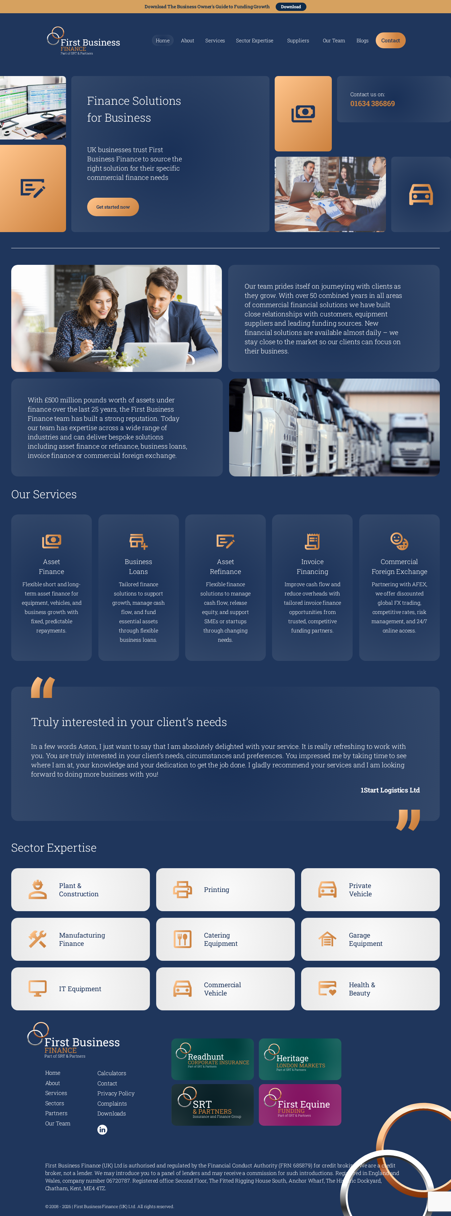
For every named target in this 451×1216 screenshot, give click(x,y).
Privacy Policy (116, 1093)
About (187, 41)
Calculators (111, 1073)
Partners (56, 1113)
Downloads (111, 1113)
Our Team (334, 41)
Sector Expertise (254, 41)
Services (215, 41)
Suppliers (298, 41)
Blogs (363, 41)
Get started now (113, 207)
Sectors (54, 1103)
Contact (390, 40)
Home (163, 40)
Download (291, 7)
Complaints (112, 1103)
